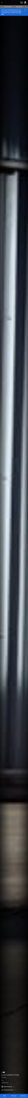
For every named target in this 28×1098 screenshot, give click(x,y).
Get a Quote (23, 1095)
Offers (4, 1095)
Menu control (2, 2)
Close (25, 10)
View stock (13, 1095)
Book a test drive (8, 6)
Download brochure (8, 1090)
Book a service (19, 6)
